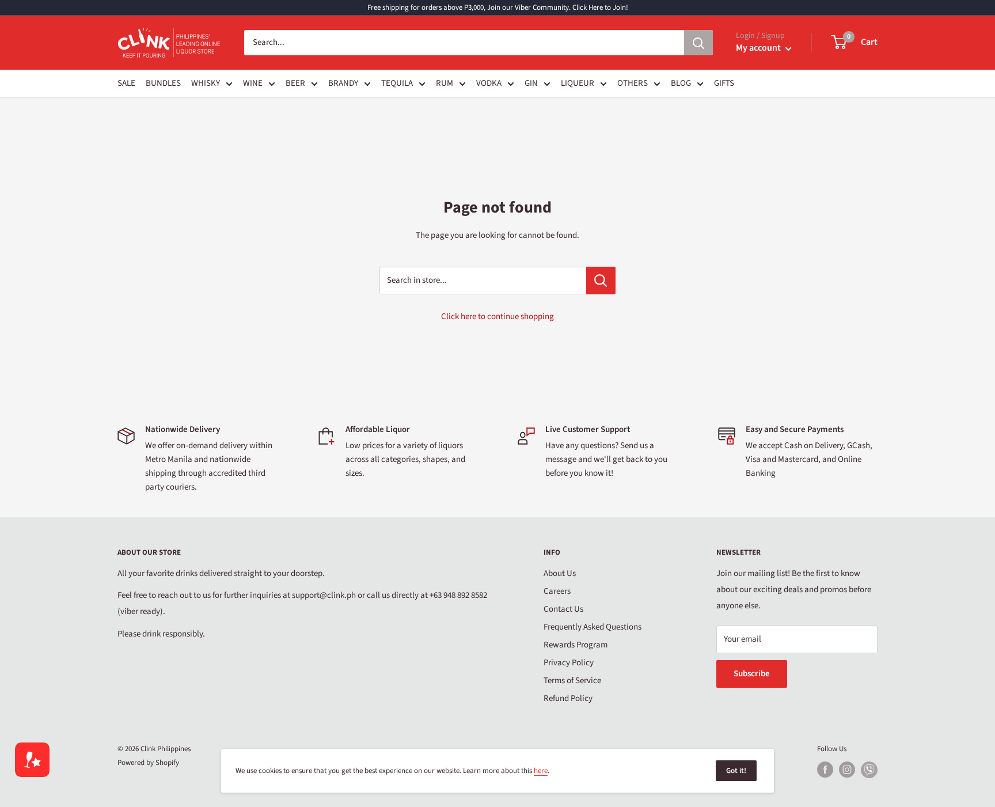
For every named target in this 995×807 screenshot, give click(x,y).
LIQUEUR (577, 83)
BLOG (681, 83)
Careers (557, 591)
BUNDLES (163, 83)
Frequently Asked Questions (592, 627)
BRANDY (343, 83)
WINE (253, 83)
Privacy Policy (569, 663)
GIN (531, 83)
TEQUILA (397, 83)
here (541, 771)
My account (759, 47)
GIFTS (724, 83)
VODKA (489, 83)
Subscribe (752, 674)
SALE (126, 83)
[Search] (698, 42)
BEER (295, 83)
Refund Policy (568, 698)
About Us (560, 573)
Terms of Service (572, 681)
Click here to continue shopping (497, 316)
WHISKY (205, 83)
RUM (444, 83)
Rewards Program (575, 645)
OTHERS (632, 83)
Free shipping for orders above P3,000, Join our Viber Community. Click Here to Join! (497, 7)
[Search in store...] (601, 280)
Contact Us (563, 609)
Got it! (736, 771)
